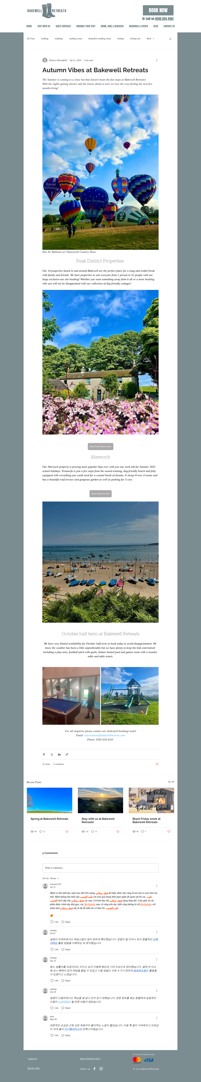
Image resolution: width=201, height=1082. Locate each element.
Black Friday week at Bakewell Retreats (146, 820)
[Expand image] (71, 696)
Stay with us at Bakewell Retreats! (98, 820)
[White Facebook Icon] (94, 1069)
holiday (120, 38)
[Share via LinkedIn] (59, 754)
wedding (44, 38)
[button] (170, 38)
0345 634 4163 (164, 18)
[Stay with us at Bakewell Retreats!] (100, 800)
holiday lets (135, 38)
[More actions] (157, 60)
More (149, 38)
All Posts (31, 38)
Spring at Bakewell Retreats (49, 818)
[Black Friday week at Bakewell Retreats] (151, 800)
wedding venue (75, 38)
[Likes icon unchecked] (52, 922)
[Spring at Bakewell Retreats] (49, 800)
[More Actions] (157, 886)
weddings (59, 38)
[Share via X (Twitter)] (51, 754)
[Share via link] (66, 754)
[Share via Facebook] (43, 754)
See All (171, 782)
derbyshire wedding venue (99, 38)
